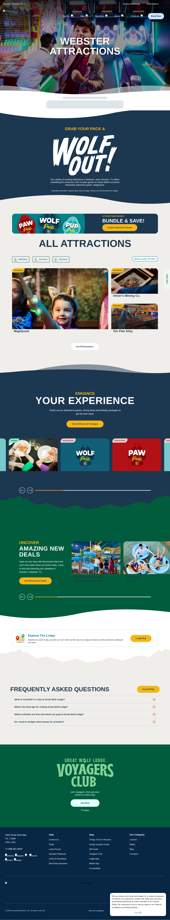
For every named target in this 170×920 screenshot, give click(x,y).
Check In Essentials (57, 859)
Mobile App (94, 863)
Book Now (156, 16)
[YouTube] (9, 859)
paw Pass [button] (43, 259)
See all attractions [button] (85, 347)
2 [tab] (78, 491)
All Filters (152, 259)
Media (132, 844)
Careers (133, 840)
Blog (132, 849)
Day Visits (99, 16)
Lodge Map (94, 859)
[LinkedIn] (18, 859)
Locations (134, 854)
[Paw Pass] (136, 458)
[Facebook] (9, 855)
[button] (85, 699)
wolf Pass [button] (22, 259)
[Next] (160, 458)
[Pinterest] (33, 855)
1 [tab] (49, 491)
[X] (26, 855)
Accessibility (94, 868)
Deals (117, 16)
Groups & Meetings (131, 4)
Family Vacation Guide (99, 844)
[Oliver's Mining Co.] (134, 284)
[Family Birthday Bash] (33, 458)
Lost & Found (55, 849)
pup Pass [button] (63, 259)
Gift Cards (93, 849)
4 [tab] (136, 491)
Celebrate (135, 16)
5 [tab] (139, 598)
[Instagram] (19, 855)
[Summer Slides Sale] (96, 562)
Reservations (153, 4)
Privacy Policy (131, 907)
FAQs (51, 844)
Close (136, 913)
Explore (66, 16)
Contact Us (54, 840)
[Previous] (10, 458)
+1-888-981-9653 (13, 849)
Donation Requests (57, 854)
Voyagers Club (95, 854)
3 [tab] (107, 491)
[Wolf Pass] (85, 458)
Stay (82, 16)
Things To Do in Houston (100, 840)
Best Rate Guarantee (58, 863)
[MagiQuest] (60, 302)
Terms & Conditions (96, 911)
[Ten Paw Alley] (134, 320)
